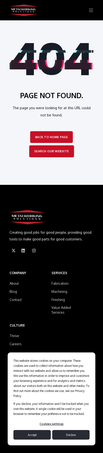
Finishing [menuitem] (58, 300)
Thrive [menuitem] (14, 336)
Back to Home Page (51, 137)
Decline (71, 435)
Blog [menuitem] (13, 291)
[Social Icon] (13, 250)
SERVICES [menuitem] (59, 273)
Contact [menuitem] (16, 300)
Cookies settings (51, 424)
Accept (32, 435)
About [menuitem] (14, 283)
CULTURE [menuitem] (17, 325)
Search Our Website (51, 151)
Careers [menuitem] (16, 344)
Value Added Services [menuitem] (61, 310)
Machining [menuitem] (59, 291)
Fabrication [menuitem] (60, 283)
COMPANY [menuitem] (18, 273)
